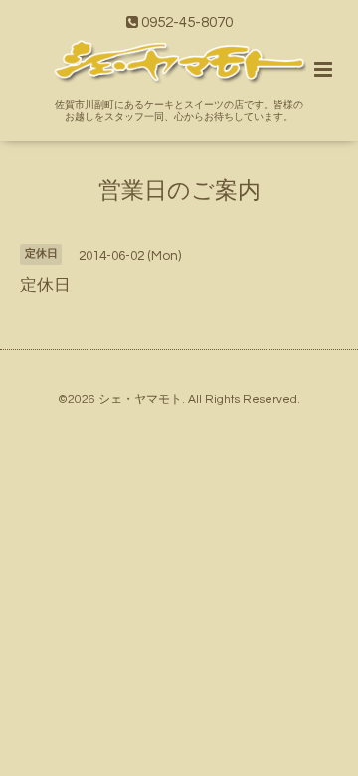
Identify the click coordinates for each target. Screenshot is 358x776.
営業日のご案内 (179, 191)
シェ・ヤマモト (140, 399)
